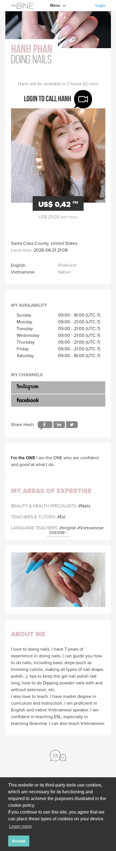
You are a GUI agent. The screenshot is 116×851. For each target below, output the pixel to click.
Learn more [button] (20, 826)
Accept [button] (18, 841)
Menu (55, 5)
